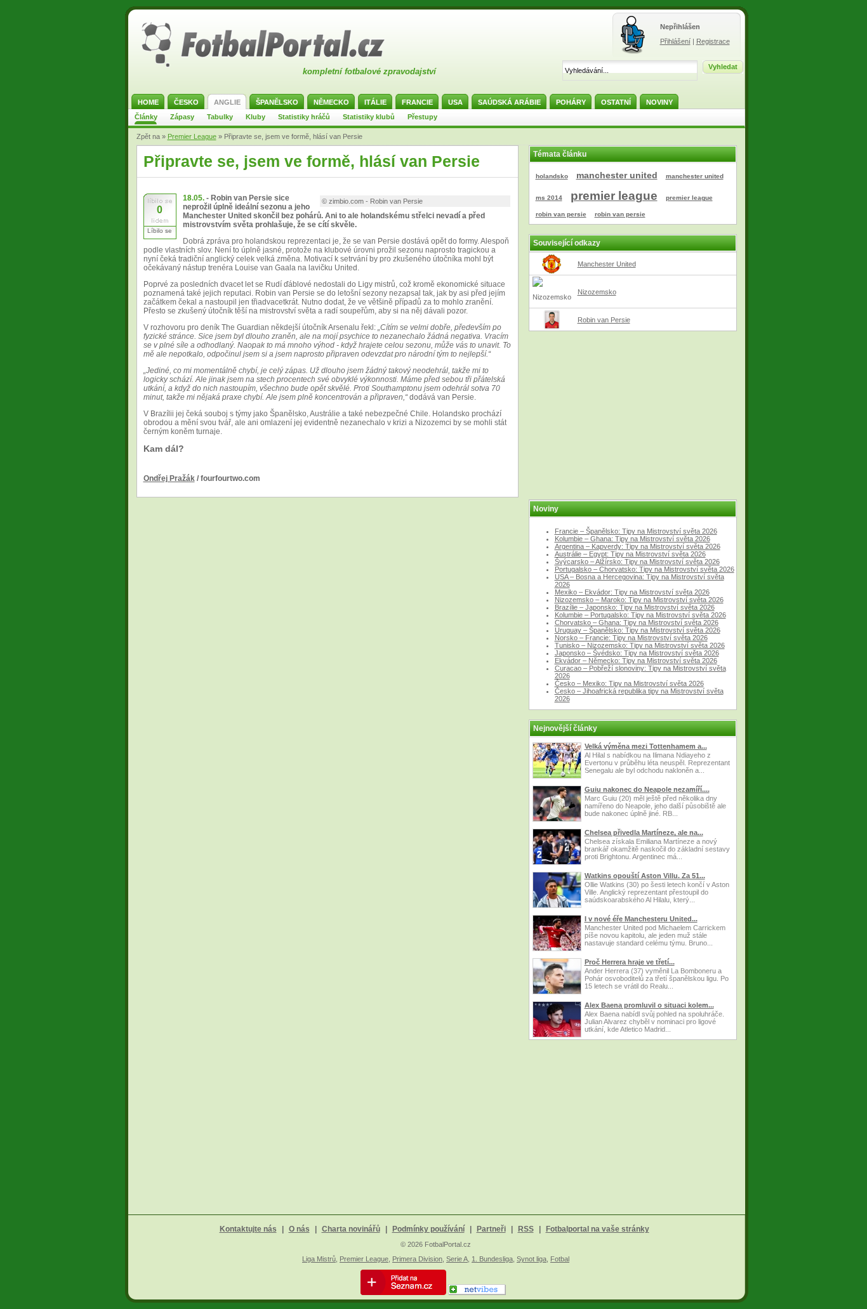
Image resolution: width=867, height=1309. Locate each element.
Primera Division (417, 1259)
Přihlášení (675, 41)
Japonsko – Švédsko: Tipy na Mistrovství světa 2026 (637, 653)
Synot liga (531, 1259)
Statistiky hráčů (304, 117)
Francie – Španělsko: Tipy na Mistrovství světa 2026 (636, 531)
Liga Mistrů (319, 1259)
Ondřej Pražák (169, 478)
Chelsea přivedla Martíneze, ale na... (644, 832)
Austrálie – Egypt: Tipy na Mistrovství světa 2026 (630, 554)
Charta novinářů (351, 1229)
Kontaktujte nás (248, 1229)
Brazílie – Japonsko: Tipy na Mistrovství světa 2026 (635, 607)
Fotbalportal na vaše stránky (597, 1229)
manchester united (617, 175)
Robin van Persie (604, 320)
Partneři (491, 1229)
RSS (526, 1229)
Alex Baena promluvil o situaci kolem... (649, 1005)
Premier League (192, 136)
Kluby (255, 117)
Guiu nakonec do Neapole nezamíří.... (647, 789)
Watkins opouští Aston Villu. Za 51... (645, 875)
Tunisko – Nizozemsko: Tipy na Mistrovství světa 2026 (640, 645)
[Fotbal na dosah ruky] (274, 65)
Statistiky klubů (369, 117)
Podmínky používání (428, 1229)
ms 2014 (549, 197)
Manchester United (607, 264)
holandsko (552, 176)
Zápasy (182, 117)
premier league (614, 195)
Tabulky (220, 117)
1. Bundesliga (492, 1259)
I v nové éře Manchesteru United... (641, 919)
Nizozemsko (597, 292)
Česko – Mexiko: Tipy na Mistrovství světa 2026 (629, 683)
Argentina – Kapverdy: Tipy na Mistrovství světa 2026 (637, 546)
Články (146, 117)
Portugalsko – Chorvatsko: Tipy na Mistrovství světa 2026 (644, 569)
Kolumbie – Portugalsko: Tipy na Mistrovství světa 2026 (640, 615)
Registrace (713, 41)
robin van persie (561, 214)
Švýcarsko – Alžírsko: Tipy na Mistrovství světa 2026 (637, 561)
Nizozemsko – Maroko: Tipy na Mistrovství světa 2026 (639, 599)
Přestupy (422, 117)
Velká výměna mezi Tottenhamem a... (646, 746)
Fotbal (559, 1259)
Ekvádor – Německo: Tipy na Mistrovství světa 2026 (636, 660)
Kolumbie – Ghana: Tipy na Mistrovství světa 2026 (632, 539)
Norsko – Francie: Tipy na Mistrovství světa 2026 (631, 637)
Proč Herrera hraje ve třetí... (630, 962)
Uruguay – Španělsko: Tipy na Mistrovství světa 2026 (637, 630)
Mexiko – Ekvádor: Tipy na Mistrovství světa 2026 (632, 592)
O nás (299, 1229)
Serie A (457, 1259)
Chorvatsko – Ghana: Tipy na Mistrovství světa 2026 (636, 622)
